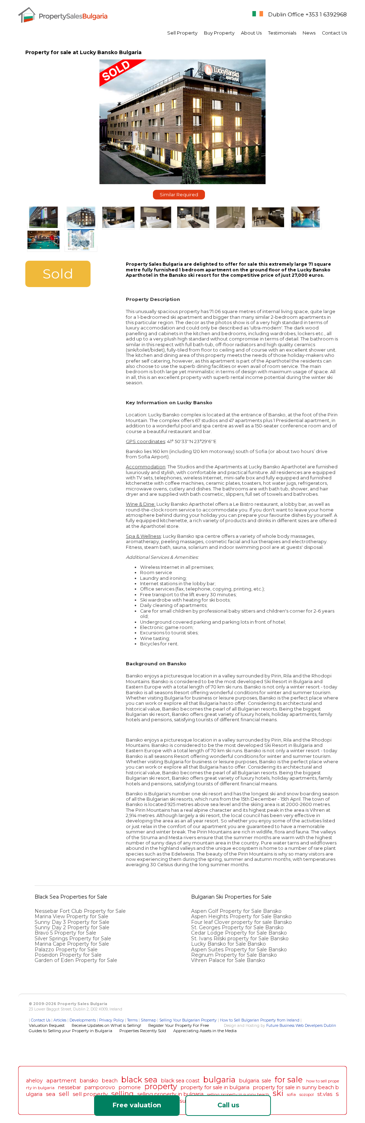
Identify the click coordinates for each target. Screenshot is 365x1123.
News (309, 33)
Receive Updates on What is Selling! (106, 1025)
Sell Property (182, 33)
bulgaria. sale (255, 1080)
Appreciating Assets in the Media (205, 1030)
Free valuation (137, 1105)
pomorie (130, 1087)
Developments (83, 1020)
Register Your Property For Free (178, 1025)
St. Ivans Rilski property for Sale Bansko (240, 938)
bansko (89, 1080)
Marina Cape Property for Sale (72, 944)
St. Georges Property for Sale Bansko (238, 927)
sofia (291, 1094)
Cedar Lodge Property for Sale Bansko (239, 933)
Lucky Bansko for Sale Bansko (229, 944)
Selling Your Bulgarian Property (188, 1020)
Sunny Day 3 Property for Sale (72, 922)
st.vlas (324, 1094)
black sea (139, 1079)
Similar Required (179, 194)
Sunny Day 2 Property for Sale (72, 927)
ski (278, 1093)
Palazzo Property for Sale (66, 949)
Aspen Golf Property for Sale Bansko (237, 911)
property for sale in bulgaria (215, 1087)
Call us (228, 1105)
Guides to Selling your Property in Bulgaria (70, 1030)
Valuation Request (47, 1025)
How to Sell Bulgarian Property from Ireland (259, 1020)
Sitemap (148, 1020)
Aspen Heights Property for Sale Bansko (242, 916)
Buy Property (219, 33)
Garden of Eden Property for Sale (76, 960)
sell (64, 1093)
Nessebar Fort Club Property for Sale (80, 911)
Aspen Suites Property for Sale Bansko (239, 949)
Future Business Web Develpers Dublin (301, 1025)
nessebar (69, 1087)
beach (110, 1080)
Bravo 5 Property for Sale (65, 933)
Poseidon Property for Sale (68, 955)
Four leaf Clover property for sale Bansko (242, 922)
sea (50, 1094)
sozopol (306, 1094)
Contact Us (334, 33)
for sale (289, 1079)
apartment (61, 1080)
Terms (132, 1020)
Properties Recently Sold (142, 1030)
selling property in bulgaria (170, 1094)
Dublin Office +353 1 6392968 (307, 14)
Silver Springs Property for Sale (73, 938)
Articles (59, 1020)
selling (122, 1093)
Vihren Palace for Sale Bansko (229, 960)
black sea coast (180, 1080)
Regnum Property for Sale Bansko (234, 955)
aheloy (34, 1080)
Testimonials (282, 33)
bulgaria (219, 1079)
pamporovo (99, 1087)
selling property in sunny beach (238, 1094)
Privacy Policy (111, 1020)
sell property (90, 1094)
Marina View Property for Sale (71, 916)
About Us (251, 33)
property (160, 1086)
